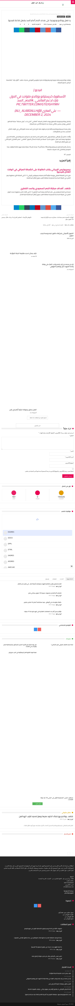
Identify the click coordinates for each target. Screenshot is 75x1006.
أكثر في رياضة (46, 225)
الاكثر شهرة (70, 579)
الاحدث (61, 579)
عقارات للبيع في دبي (68, 914)
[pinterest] (37, 30)
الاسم (71, 451)
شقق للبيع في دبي (69, 919)
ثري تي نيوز (63, 24)
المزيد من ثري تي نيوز (57, 225)
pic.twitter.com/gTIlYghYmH (37, 104)
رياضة (64, 14)
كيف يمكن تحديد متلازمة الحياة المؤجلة (23, 253)
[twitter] (53, 30)
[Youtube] (39, 629)
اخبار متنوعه (61, 17)
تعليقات (54, 579)
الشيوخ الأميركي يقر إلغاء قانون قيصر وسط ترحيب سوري (57, 234)
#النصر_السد (25, 100)
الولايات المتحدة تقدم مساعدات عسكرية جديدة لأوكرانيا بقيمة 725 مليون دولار (57, 217)
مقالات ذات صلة (69, 225)
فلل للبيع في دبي (69, 916)
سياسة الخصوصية (69, 891)
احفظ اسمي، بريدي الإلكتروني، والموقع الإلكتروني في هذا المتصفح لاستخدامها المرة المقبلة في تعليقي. (49, 471)
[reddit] (42, 30)
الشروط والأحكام (69, 893)
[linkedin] (32, 30)
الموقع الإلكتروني (69, 463)
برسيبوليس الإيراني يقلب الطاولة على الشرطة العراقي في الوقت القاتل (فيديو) (39, 170)
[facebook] (58, 30)
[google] (48, 30)
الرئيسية (69, 14)
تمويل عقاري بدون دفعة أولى (66, 912)
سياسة (68, 843)
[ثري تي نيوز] (37, 2)
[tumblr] (27, 30)
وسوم (47, 579)
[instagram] (35, 629)
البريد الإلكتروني (69, 457)
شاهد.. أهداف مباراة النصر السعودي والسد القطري (46, 188)
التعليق (71, 435)
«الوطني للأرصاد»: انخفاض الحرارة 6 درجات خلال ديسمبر (16, 216)
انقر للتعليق (37, 425)
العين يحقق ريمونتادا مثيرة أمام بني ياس (23, 410)
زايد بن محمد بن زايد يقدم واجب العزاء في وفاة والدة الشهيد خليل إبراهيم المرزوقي (58, 265)
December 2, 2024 (37, 114)
